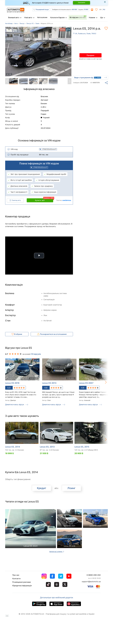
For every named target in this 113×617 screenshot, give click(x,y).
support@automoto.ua (91, 581)
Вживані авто (13, 17)
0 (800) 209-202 (94, 575)
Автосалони (42, 17)
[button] (69, 51)
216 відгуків (35, 354)
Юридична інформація (22, 585)
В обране (18, 334)
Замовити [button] (81, 2)
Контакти (16, 578)
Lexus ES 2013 (49, 383)
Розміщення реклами (21, 582)
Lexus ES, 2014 (12, 447)
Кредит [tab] (41, 488)
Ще (101, 17)
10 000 (86, 9)
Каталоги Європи (57, 17)
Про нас (15, 575)
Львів (37, 23)
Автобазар (9, 23)
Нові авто (28, 17)
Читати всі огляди (56, 551)
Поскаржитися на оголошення (53, 334)
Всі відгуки (78, 17)
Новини (92, 17)
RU (104, 9)
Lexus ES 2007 (86, 383)
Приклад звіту (16, 200)
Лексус (22, 23)
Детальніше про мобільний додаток (56, 597)
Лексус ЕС (30, 23)
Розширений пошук (42, 9)
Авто (16, 23)
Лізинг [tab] (71, 488)
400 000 (74, 9)
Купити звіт (44, 199)
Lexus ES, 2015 (81, 447)
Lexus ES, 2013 (47, 447)
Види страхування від (83, 77)
